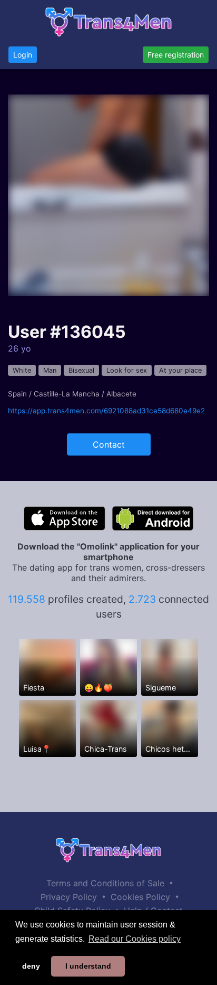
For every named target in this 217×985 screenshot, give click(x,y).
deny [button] (31, 966)
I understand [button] (88, 966)
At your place (180, 370)
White (22, 370)
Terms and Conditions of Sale (105, 883)
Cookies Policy (140, 897)
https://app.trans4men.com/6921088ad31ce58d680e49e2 (106, 410)
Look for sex (126, 370)
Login (22, 54)
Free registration (175, 54)
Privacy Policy (69, 897)
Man (49, 370)
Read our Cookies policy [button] (134, 938)
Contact (109, 444)
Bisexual (81, 370)
